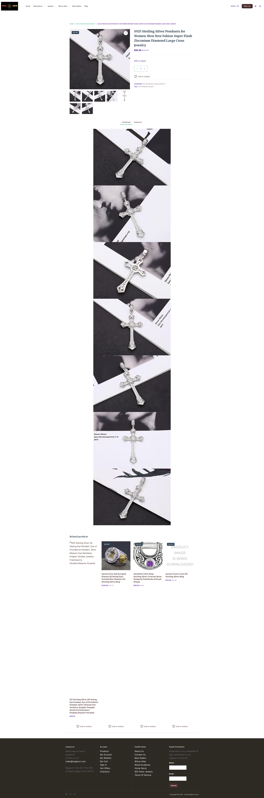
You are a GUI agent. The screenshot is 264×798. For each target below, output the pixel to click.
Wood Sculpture (142, 765)
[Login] (255, 6)
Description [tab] (126, 122)
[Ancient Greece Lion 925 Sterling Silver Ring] (180, 555)
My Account (106, 754)
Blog (86, 6)
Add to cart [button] (76, 722)
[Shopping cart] (260, 6)
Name (172, 763)
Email (172, 774)
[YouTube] (66, 794)
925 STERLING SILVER (145, 86)
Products (104, 751)
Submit (174, 786)
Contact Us (140, 754)
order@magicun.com (75, 761)
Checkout (105, 771)
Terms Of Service (143, 775)
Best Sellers (76, 6)
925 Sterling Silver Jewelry (154, 84)
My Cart (104, 761)
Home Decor (37, 6)
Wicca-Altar (140, 761)
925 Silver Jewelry (144, 771)
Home (28, 6)
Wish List (247, 6)
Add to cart (171, 70)
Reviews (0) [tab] (138, 122)
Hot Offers (105, 768)
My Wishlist (105, 758)
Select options (109, 722)
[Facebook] (74, 794)
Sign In (103, 765)
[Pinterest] (70, 794)
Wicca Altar (62, 6)
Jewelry (50, 6)
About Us (139, 751)
